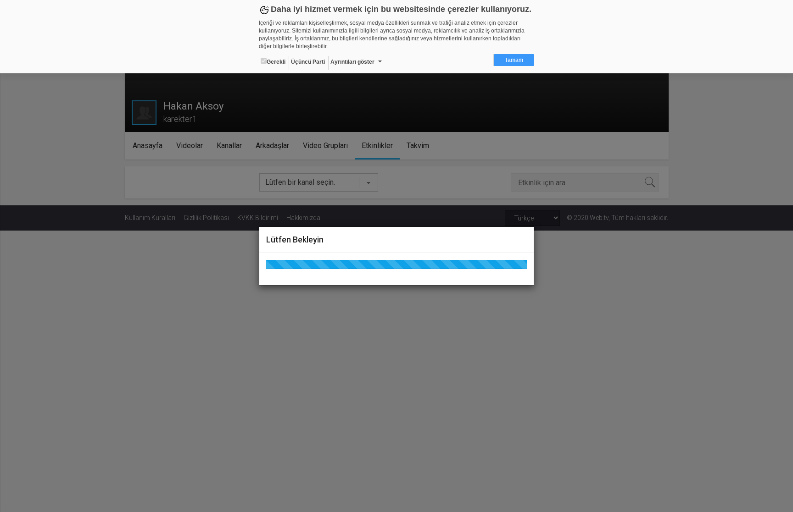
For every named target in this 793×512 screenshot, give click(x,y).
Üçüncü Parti (308, 62)
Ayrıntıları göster (352, 62)
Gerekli (276, 62)
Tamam (514, 60)
